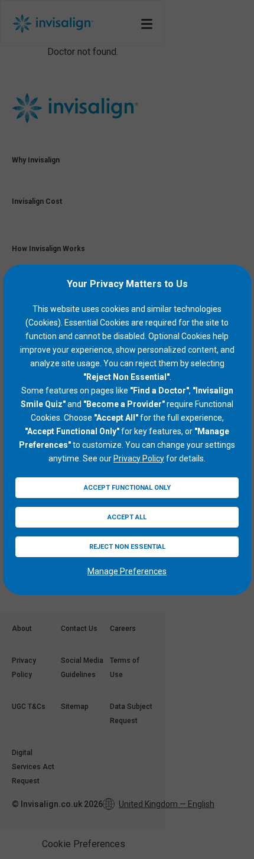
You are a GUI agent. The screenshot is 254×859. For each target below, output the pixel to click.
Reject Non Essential (127, 547)
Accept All (127, 517)
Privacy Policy (138, 458)
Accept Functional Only (127, 488)
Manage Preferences (127, 571)
